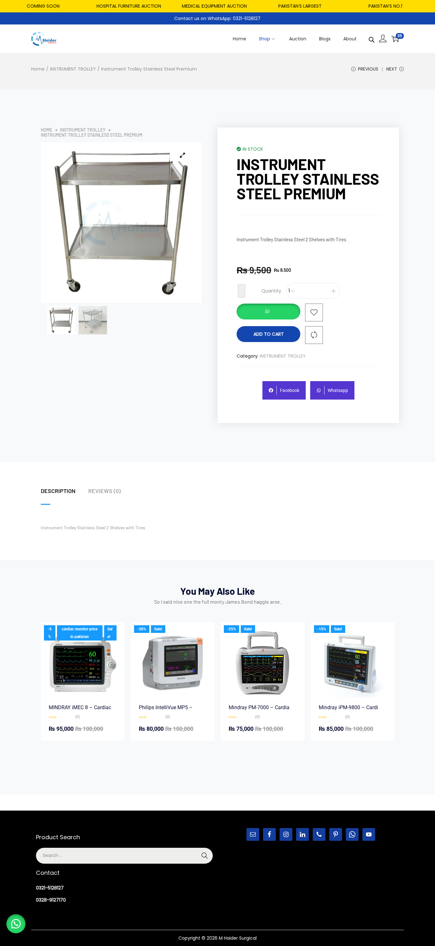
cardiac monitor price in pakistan (79, 633)
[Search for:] (124, 855)
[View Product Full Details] (83, 663)
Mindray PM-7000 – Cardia (259, 707)
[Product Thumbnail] (182, 155)
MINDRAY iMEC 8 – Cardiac (80, 707)
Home (38, 69)
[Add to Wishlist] (241, 291)
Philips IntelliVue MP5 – (166, 707)
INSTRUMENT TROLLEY (73, 69)
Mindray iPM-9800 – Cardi (348, 707)
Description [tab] (58, 490)
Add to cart (268, 334)
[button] (268, 312)
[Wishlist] (314, 312)
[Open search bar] (371, 38)
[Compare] (314, 335)
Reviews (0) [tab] (104, 490)
